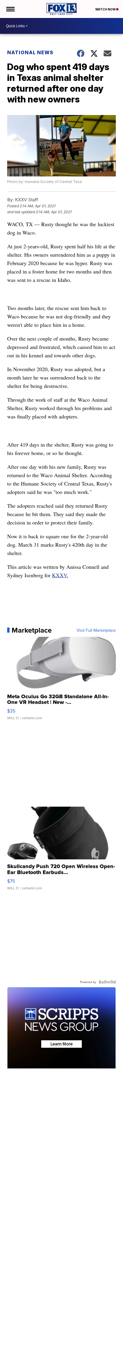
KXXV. (60, 575)
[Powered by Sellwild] (107, 982)
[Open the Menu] (10, 8)
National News (30, 52)
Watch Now (105, 9)
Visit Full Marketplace (96, 630)
